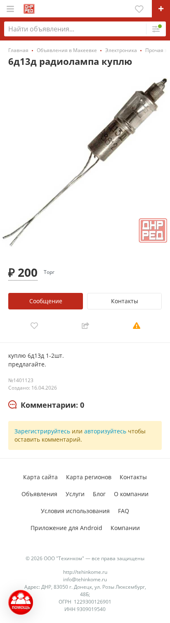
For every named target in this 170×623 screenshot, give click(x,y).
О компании (131, 494)
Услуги (75, 494)
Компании (125, 528)
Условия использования (75, 511)
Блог (99, 494)
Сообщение (45, 301)
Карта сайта (40, 477)
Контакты (124, 301)
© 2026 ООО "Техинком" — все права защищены (85, 558)
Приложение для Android (66, 528)
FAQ (123, 511)
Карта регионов (88, 477)
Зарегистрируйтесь (42, 431)
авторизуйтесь (105, 431)
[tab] (46, 405)
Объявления (39, 494)
